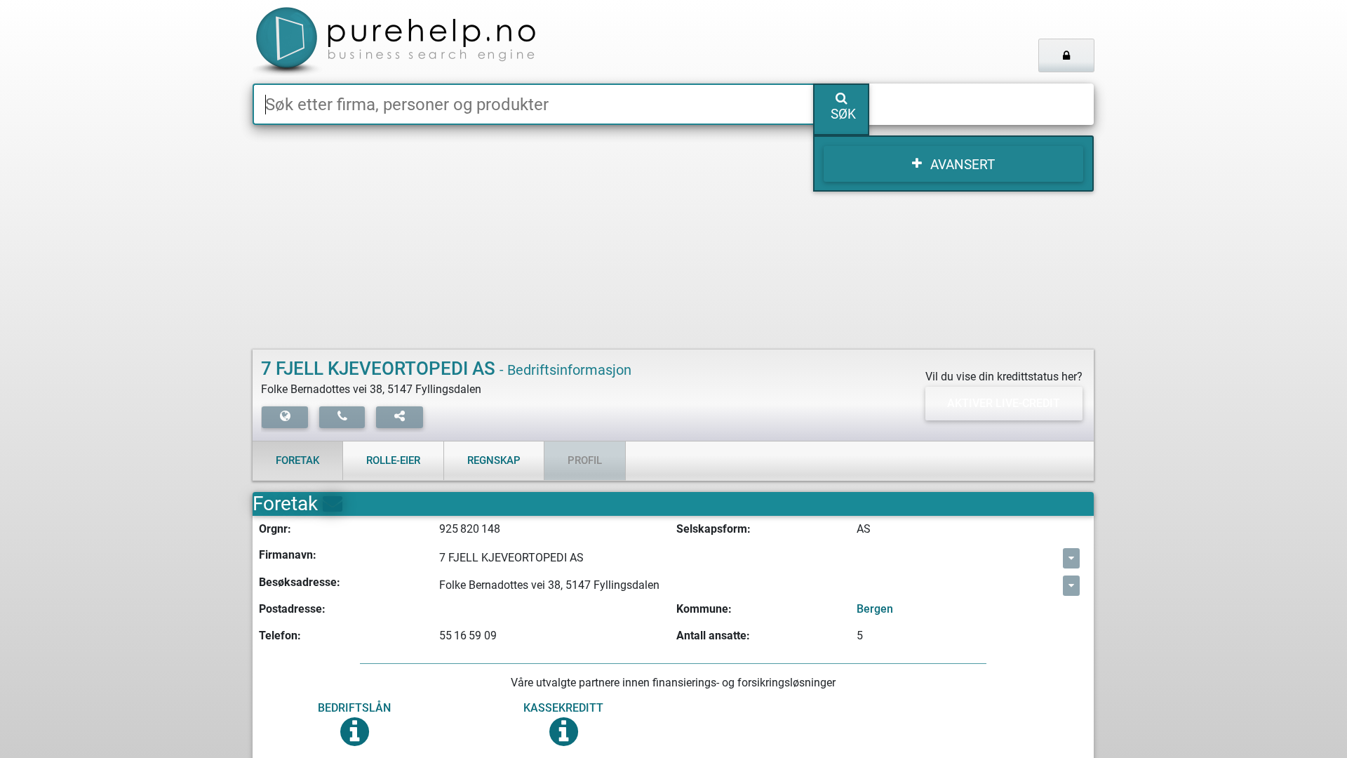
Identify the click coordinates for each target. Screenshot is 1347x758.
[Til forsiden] (428, 42)
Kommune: (704, 609)
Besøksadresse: (299, 582)
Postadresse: (292, 609)
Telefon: (280, 635)
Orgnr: (275, 529)
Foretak (297, 460)
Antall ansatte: (713, 635)
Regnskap (494, 460)
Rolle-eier (393, 460)
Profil (585, 460)
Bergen (875, 609)
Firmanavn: (287, 554)
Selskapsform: (713, 529)
